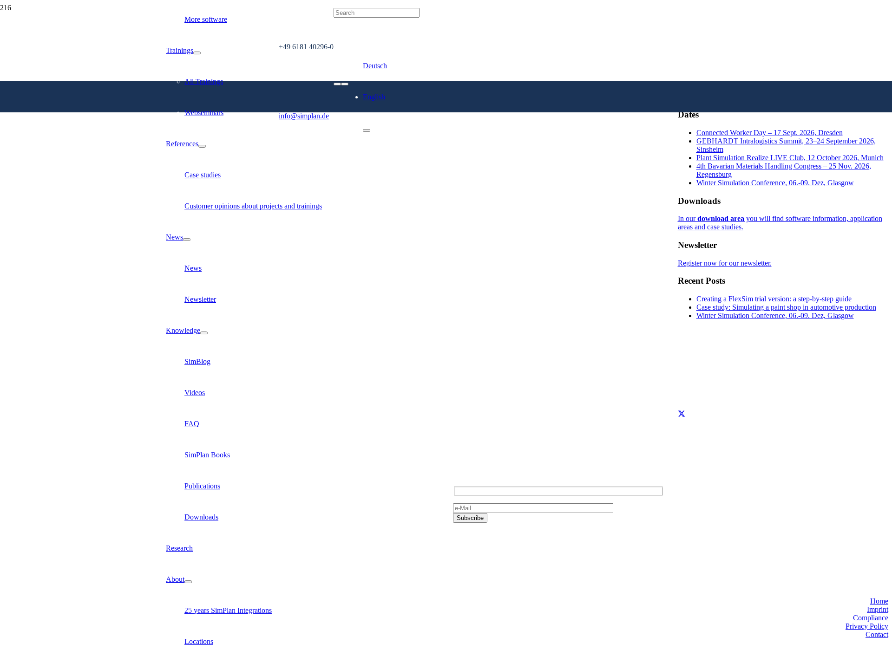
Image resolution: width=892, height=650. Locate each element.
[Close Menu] (366, 130)
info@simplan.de (478, 430)
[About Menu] (188, 581)
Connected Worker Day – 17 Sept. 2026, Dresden (769, 132)
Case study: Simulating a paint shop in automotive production (786, 307)
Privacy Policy (867, 626)
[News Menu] (186, 239)
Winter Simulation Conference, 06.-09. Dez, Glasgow (775, 183)
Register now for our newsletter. (725, 263)
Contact (877, 634)
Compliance (870, 618)
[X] (681, 414)
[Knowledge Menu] (204, 333)
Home (879, 601)
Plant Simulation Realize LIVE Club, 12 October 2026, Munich (790, 158)
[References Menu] (202, 146)
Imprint (877, 609)
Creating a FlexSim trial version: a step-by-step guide (774, 299)
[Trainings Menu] (197, 53)
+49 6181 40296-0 (480, 414)
